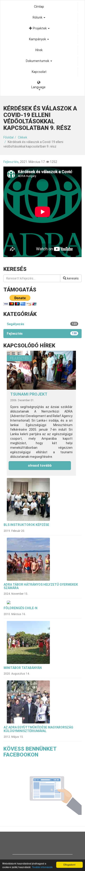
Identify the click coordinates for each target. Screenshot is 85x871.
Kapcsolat (39, 72)
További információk (42, 867)
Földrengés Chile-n (20, 608)
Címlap (39, 6)
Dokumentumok (38, 61)
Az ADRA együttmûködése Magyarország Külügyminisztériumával (38, 729)
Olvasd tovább (40, 465)
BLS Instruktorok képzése (26, 525)
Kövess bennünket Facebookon (29, 752)
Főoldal (8, 137)
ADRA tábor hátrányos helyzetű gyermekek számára (41, 586)
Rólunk (38, 17)
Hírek (39, 50)
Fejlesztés (11, 162)
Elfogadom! (69, 864)
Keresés (72, 278)
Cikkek (22, 137)
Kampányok (38, 39)
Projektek (39, 28)
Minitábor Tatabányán (23, 668)
